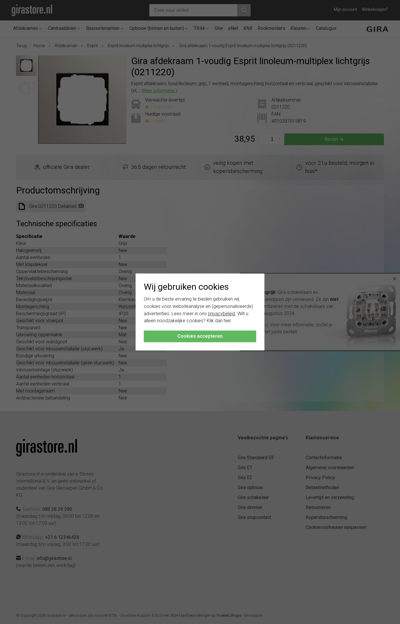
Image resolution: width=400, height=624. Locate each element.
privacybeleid (221, 313)
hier (227, 321)
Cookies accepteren (200, 336)
